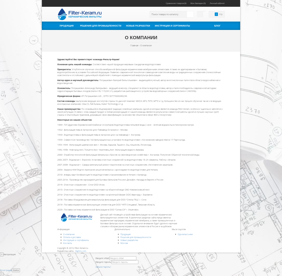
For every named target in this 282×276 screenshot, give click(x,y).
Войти (16, 270)
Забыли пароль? (103, 266)
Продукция (125, 234)
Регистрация (6, 270)
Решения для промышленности (135, 237)
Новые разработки (129, 240)
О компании (69, 234)
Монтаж (124, 243)
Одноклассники (185, 234)
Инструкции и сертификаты (76, 240)
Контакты (67, 243)
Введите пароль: (103, 262)
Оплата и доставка (72, 237)
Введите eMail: (102, 258)
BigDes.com (80, 251)
